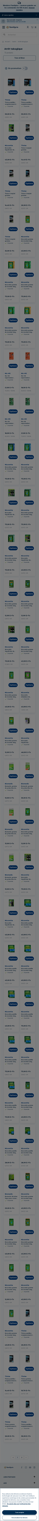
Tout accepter (19, 1512)
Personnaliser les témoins (20, 1518)
